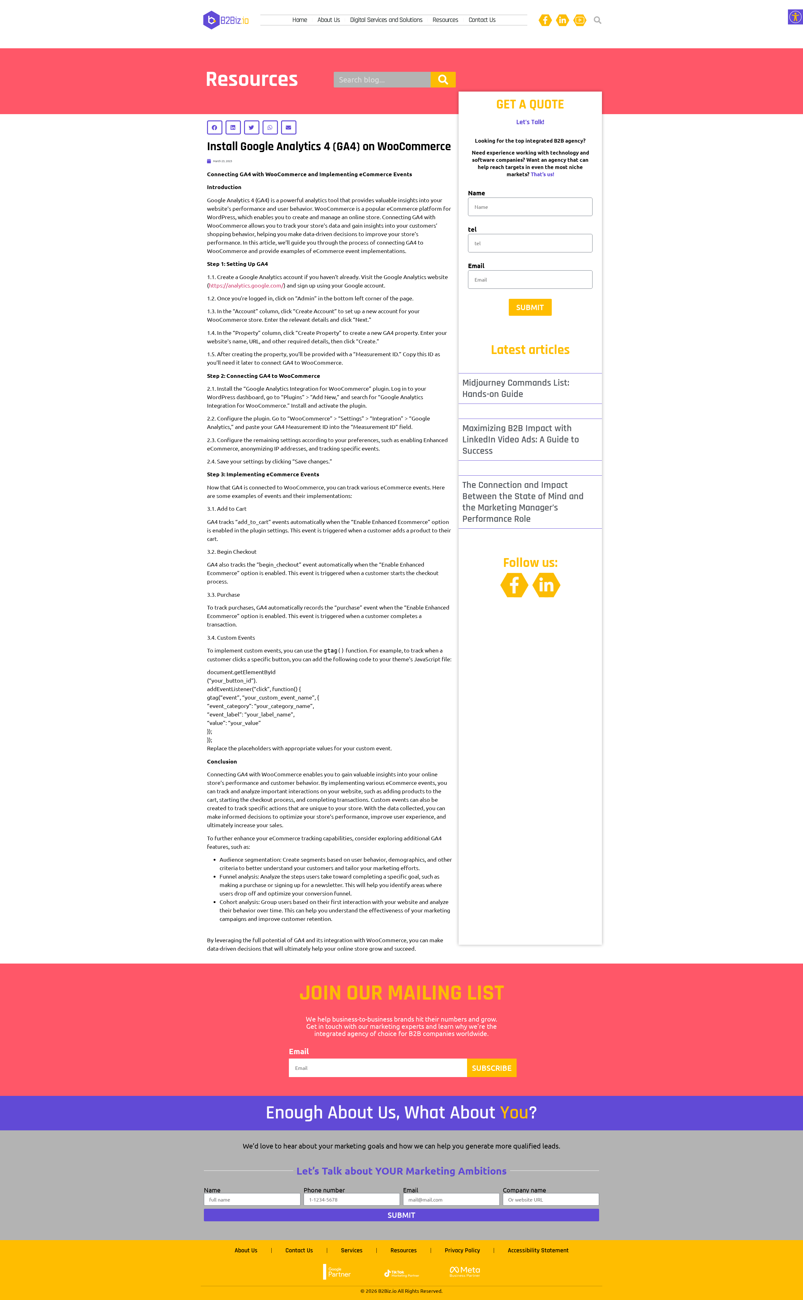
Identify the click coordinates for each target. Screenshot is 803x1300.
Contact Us (482, 20)
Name (476, 193)
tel (472, 229)
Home (299, 20)
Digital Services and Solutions (386, 20)
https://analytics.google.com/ (246, 285)
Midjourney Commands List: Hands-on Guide (515, 388)
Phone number (324, 1190)
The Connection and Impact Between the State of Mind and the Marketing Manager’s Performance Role (523, 502)
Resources (445, 20)
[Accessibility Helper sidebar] (795, 16)
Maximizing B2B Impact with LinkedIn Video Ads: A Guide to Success (520, 439)
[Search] (443, 79)
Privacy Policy (462, 1250)
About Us (328, 20)
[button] (597, 20)
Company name (524, 1190)
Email (476, 266)
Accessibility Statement (538, 1250)
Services (352, 1250)
